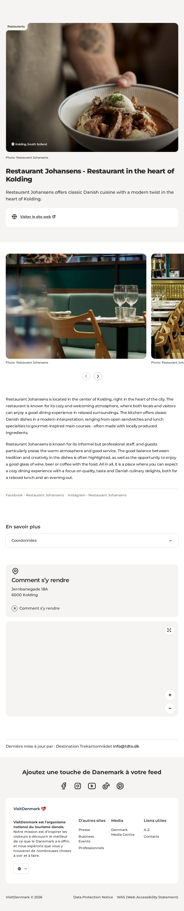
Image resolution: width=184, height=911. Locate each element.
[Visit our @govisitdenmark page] (106, 786)
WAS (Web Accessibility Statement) (147, 897)
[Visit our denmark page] (63, 786)
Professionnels (91, 848)
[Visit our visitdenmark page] (92, 786)
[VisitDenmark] (29, 808)
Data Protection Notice (93, 897)
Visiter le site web (35, 216)
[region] (92, 669)
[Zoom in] (170, 695)
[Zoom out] (170, 708)
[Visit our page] (78, 786)
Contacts (151, 836)
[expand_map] (169, 630)
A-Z (147, 830)
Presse (84, 830)
